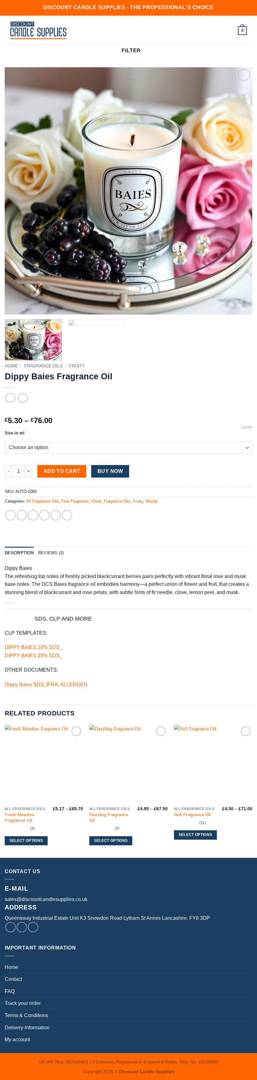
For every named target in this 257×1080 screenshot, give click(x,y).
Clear (246, 427)
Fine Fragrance (75, 501)
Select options (26, 840)
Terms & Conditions (26, 1015)
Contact (13, 979)
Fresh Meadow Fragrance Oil (19, 817)
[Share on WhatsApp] (10, 515)
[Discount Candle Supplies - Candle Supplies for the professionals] (38, 30)
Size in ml (14, 433)
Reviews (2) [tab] (51, 552)
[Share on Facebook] (22, 515)
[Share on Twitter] (33, 515)
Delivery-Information (27, 1027)
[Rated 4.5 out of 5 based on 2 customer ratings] (128, 410)
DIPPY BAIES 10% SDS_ (33, 647)
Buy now (110, 471)
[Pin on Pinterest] (55, 515)
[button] (102, 30)
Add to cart (62, 471)
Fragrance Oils (43, 366)
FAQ (10, 991)
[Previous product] (23, 398)
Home (11, 366)
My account (17, 1039)
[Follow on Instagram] (22, 927)
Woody (151, 501)
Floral (96, 501)
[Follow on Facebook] (10, 927)
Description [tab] (19, 552)
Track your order (23, 1003)
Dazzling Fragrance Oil (108, 817)
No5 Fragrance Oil (192, 814)
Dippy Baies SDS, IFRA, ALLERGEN (46, 684)
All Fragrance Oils (42, 501)
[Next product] (10, 398)
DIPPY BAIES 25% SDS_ (33, 655)
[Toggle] (24, 619)
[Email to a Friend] (44, 515)
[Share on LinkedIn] (67, 515)
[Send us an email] (33, 927)
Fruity (77, 366)
